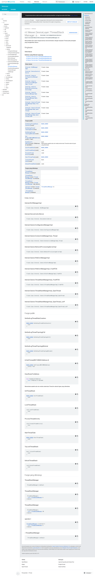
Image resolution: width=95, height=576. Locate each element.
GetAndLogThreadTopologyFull (30, 128)
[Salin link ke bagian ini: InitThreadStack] (36, 391)
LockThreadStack (30, 150)
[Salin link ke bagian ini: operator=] (32, 519)
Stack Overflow (62, 566)
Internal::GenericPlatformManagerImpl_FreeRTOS (31, 98)
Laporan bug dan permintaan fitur (66, 562)
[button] (10, 19)
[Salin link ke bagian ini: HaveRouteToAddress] (40, 374)
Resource (45, 1)
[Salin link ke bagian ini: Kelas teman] (35, 198)
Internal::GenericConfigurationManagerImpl (31, 77)
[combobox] (62, 1)
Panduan (22, 1)
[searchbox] (10, 14)
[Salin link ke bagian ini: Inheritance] (33, 52)
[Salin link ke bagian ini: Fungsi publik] (36, 313)
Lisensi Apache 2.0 (37, 547)
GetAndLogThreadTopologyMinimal (30, 132)
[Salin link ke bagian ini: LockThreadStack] (37, 405)
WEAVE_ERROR (44, 124)
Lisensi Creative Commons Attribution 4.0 (61, 546)
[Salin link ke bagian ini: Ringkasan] (34, 48)
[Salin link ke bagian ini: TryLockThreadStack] (39, 447)
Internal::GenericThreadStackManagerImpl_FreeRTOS (32, 103)
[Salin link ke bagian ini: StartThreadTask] (36, 433)
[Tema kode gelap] (76, 206)
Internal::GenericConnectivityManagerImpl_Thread (31, 82)
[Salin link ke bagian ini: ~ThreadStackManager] (41, 533)
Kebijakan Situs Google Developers (70, 547)
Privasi (30, 572)
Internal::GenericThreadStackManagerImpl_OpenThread (32, 109)
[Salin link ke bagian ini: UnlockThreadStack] (38, 461)
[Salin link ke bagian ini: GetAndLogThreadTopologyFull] (46, 332)
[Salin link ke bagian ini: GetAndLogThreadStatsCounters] (47, 318)
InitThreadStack (30, 147)
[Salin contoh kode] (77, 206)
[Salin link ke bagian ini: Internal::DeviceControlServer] (45, 214)
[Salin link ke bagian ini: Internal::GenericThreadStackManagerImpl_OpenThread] (62, 291)
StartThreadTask (30, 157)
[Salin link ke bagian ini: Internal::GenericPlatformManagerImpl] (51, 258)
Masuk (91, 1)
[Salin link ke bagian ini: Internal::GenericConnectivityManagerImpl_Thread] (58, 236)
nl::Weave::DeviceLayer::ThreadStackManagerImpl (39, 56)
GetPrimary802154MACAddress (32, 137)
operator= (28, 186)
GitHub (85, 1)
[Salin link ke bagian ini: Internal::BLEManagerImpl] (42, 203)
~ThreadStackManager (29, 191)
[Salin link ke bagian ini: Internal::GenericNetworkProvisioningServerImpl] (57, 247)
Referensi (36, 1)
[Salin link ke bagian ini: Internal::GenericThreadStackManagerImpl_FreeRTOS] (61, 280)
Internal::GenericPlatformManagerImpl (31, 93)
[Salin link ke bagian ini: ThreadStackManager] (40, 480)
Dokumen (13, 9)
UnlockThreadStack (30, 164)
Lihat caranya (74, 15)
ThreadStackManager (28, 172)
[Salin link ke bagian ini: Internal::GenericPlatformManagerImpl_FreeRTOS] (58, 269)
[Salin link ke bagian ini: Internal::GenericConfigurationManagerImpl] (54, 225)
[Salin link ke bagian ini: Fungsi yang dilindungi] (43, 475)
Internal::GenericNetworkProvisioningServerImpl (31, 88)
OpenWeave (27, 28)
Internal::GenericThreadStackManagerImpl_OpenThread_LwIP (32, 115)
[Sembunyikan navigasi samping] (17, 573)
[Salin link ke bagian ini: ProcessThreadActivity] (41, 419)
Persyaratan (25, 572)
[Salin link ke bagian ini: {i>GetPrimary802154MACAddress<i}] (50, 360)
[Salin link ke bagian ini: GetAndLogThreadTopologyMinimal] (49, 346)
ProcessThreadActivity (29, 153)
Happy (29, 1)
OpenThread (25, 566)
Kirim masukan (73, 32)
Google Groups (61, 564)
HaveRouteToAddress (28, 142)
